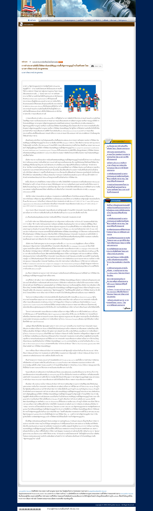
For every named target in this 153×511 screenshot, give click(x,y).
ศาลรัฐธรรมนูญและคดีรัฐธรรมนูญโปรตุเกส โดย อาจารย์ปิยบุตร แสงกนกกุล (118, 232)
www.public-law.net (25, 491)
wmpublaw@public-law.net (98, 491)
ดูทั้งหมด (127, 308)
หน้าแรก (24, 62)
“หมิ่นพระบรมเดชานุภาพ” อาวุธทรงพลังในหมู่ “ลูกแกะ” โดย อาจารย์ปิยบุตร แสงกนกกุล (118, 302)
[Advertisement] (76, 43)
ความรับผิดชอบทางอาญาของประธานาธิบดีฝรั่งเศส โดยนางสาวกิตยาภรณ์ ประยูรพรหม (118, 251)
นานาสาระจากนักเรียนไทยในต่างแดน (45, 62)
